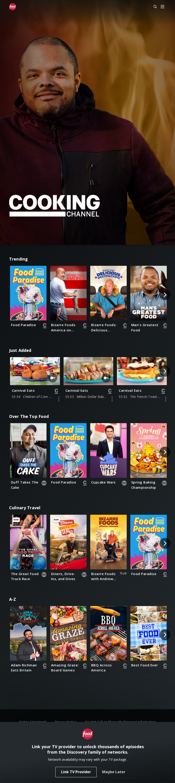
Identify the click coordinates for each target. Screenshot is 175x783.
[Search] (153, 7)
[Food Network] (12, 6)
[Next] (165, 294)
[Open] (162, 7)
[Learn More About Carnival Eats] (59, 399)
